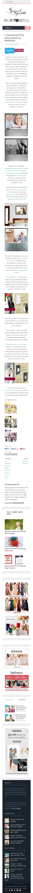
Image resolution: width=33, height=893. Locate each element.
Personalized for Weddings (14, 102)
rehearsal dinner (11, 194)
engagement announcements (13, 168)
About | (7, 888)
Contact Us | (12, 888)
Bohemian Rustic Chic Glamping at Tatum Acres (20, 716)
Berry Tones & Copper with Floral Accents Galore (21, 707)
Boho (6, 715)
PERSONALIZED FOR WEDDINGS (16, 344)
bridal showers (13, 189)
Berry (6, 705)
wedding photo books (12, 173)
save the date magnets (20, 171)
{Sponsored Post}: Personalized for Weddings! (15, 37)
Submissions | (19, 888)
